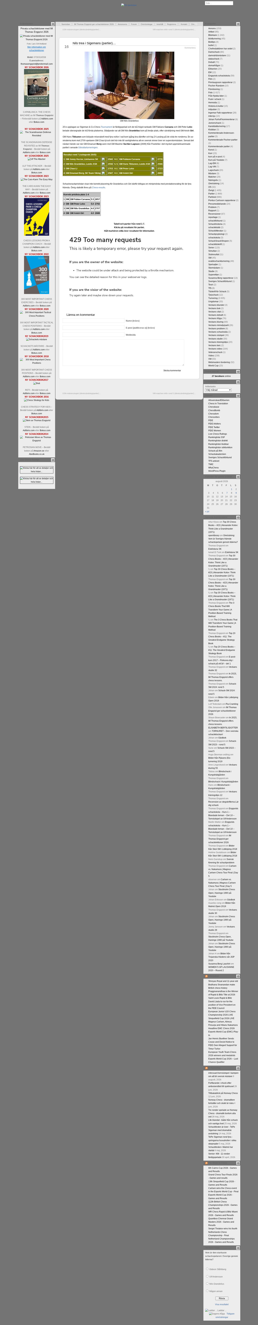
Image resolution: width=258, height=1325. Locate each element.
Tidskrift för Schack (217, 291)
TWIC (211, 464)
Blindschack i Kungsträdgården (223, 781)
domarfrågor (214, 65)
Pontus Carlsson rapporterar (221, 200)
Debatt (211, 62)
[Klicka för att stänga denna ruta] (53, 24)
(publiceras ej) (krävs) (140, 328)
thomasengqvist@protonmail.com (37, 64)
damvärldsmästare (217, 55)
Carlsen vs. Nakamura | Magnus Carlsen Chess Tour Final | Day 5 (222, 882)
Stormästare (214, 268)
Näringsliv (213, 180)
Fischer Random (216, 85)
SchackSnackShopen (218, 241)
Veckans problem (216, 328)
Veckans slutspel (216, 335)
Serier (211, 247)
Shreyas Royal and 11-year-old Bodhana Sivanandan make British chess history (223, 984)
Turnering (213, 298)
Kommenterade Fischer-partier (222, 140)
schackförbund (215, 221)
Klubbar (212, 129)
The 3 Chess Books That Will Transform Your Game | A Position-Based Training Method (221, 610)
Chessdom (213, 414)
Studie (211, 271)
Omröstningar (147, 24)
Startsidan (65, 24)
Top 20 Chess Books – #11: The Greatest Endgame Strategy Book (221, 650)
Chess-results (98, 187)
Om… (193, 24)
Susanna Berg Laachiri (219, 964)
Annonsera (122, 24)
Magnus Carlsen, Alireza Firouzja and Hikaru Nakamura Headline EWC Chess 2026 (223, 1025)
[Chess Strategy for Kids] (36, 400)
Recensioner (214, 214)
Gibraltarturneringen (88, 147)
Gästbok (222, 738)
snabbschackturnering (219, 261)
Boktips (211, 42)
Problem (212, 207)
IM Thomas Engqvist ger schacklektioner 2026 (94, 24)
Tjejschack (213, 295)
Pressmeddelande (217, 204)
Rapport (212, 210)
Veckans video (215, 349)
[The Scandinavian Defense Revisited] (36, 135)
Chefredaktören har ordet (220, 48)
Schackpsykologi (216, 234)
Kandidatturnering (217, 126)
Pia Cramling (232, 704)
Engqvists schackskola (219, 75)
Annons (212, 28)
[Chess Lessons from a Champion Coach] (36, 235)
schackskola (214, 237)
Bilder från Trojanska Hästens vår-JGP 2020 (221, 956)
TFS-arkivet (213, 461)
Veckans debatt (215, 315)
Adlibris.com (47, 118)
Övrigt (211, 190)
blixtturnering (214, 38)
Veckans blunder (216, 305)
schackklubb (214, 227)
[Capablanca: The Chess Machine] (36, 106)
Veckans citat (214, 311)
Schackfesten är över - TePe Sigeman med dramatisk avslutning (221, 1130)
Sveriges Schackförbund (220, 281)
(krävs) (133, 321)
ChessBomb (214, 410)
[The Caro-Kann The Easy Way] (36, 179)
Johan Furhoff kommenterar (221, 119)
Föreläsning (214, 89)
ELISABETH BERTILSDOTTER (223, 728)
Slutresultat (213, 254)
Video (211, 355)
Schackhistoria (215, 224)
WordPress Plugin (217, 471)
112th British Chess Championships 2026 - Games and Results (222, 1205)
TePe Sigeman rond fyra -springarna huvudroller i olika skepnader (222, 1140)
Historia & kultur (215, 106)
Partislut (212, 197)
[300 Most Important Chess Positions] (36, 363)
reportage (213, 217)
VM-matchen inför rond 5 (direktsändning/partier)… (174, 29)
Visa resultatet (222, 1304)
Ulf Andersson (216, 1276)
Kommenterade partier (219, 146)
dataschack (213, 59)
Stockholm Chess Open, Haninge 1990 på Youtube (221, 892)
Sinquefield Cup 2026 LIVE (221, 1018)
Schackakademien (217, 454)
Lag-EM (212, 163)
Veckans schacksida (218, 332)
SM (209, 258)
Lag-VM (212, 166)
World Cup (213, 365)
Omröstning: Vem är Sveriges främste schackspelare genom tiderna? (223, 538)
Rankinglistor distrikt (218, 440)
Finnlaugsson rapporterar (220, 82)
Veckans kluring (215, 322)
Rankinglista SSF (216, 437)
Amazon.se (39, 451)
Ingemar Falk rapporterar (220, 113)
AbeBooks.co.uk (36, 454)
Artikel (211, 32)
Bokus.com (39, 122)
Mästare (212, 173)
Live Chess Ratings (217, 434)
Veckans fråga (215, 318)
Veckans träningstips (218, 342)
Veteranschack (215, 352)
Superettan (213, 274)
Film (210, 79)
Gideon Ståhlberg (217, 1269)
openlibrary (213, 535)
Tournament (106, 127)
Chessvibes (214, 417)
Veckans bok (214, 308)
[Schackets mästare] (36, 339)
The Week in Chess (217, 1163)
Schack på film (215, 451)
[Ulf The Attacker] (36, 159)
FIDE (210, 420)
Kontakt (184, 24)
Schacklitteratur (215, 231)
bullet (211, 45)
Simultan (212, 251)
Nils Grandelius (216, 1284)
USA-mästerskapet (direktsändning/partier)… (81, 29)
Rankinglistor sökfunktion (220, 447)
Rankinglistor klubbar (218, 444)
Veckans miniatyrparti (218, 325)
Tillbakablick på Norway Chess (223, 1093)
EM (209, 72)
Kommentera (190, 48)
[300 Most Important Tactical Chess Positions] (36, 316)
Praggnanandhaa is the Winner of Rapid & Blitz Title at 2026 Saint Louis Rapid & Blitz (223, 994)
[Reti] (36, 383)
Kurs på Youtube (216, 160)
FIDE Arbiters (214, 424)
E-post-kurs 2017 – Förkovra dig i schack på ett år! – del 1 (222, 660)
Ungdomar (213, 301)
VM (209, 359)
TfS (209, 288)
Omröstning (213, 183)
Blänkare (212, 35)
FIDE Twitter (214, 427)
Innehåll (160, 24)
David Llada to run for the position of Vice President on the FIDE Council (222, 1004)
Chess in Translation (218, 403)
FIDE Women (214, 430)
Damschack (214, 52)
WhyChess (213, 467)
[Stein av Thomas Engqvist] (36, 420)
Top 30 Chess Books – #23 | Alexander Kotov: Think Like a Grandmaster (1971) (222, 572)
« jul (207, 511)
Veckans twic (214, 345)
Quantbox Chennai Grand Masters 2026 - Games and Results (221, 1221)
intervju (211, 116)
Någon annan (216, 1291)
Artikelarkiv (210, 386)
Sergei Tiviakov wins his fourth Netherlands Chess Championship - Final (222, 1231)
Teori (210, 284)
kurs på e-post (215, 156)
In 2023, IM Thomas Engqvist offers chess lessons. (222, 677)
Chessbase (213, 407)
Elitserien (212, 69)
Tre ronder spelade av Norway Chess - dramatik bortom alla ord (222, 1113)
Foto (210, 92)
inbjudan (212, 109)
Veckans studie (215, 339)
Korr (210, 153)
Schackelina (214, 1068)
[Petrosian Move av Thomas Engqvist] (36, 440)
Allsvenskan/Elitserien (218, 400)
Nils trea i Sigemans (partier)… (94, 43)
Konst (211, 150)
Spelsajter (213, 264)
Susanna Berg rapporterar (220, 278)
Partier (211, 193)
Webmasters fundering (219, 362)
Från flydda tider (216, 96)
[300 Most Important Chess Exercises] (36, 293)
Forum (134, 24)
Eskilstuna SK (214, 549)
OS (209, 187)
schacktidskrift (215, 244)
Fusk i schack (214, 99)
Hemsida (212, 102)
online (221, 376)
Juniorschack (214, 123)
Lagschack (213, 170)
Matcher (212, 177)
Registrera (171, 24)
